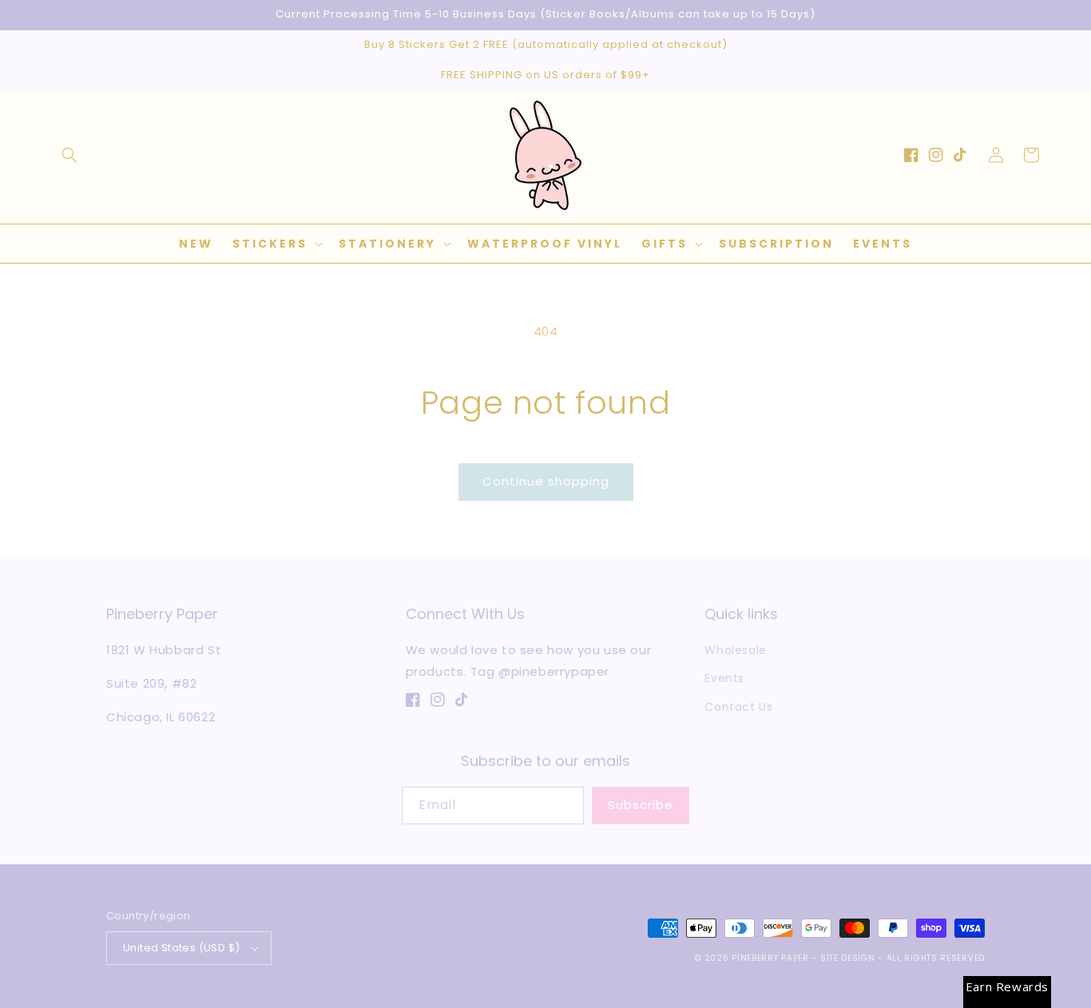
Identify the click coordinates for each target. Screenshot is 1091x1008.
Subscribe (640, 804)
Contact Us (738, 707)
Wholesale (735, 650)
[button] (69, 155)
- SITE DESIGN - (848, 958)
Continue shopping (545, 481)
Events (724, 678)
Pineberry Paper (770, 958)
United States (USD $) (181, 947)
